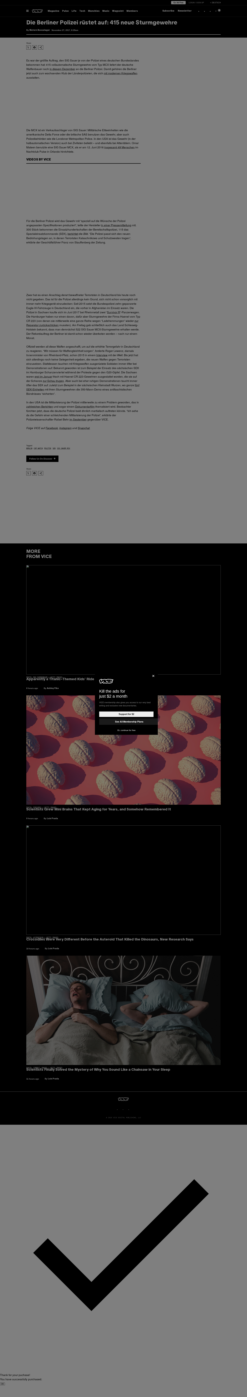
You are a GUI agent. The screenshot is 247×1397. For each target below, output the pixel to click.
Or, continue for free (126, 730)
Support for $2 (126, 714)
